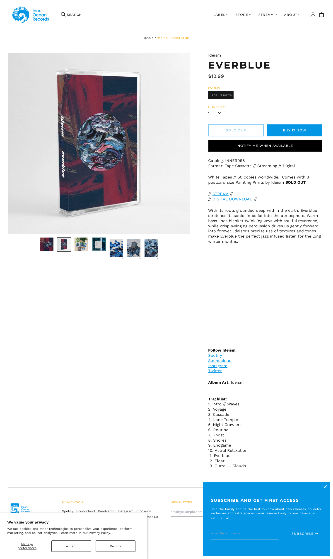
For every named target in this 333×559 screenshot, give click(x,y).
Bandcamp (106, 511)
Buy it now (294, 130)
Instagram (125, 511)
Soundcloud (220, 360)
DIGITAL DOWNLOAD (232, 199)
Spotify (215, 355)
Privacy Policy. (100, 533)
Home (149, 38)
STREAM (220, 194)
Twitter (215, 371)
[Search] (63, 15)
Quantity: (217, 107)
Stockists (143, 511)
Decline (115, 546)
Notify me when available (265, 146)
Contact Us (149, 517)
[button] (321, 15)
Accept (71, 546)
